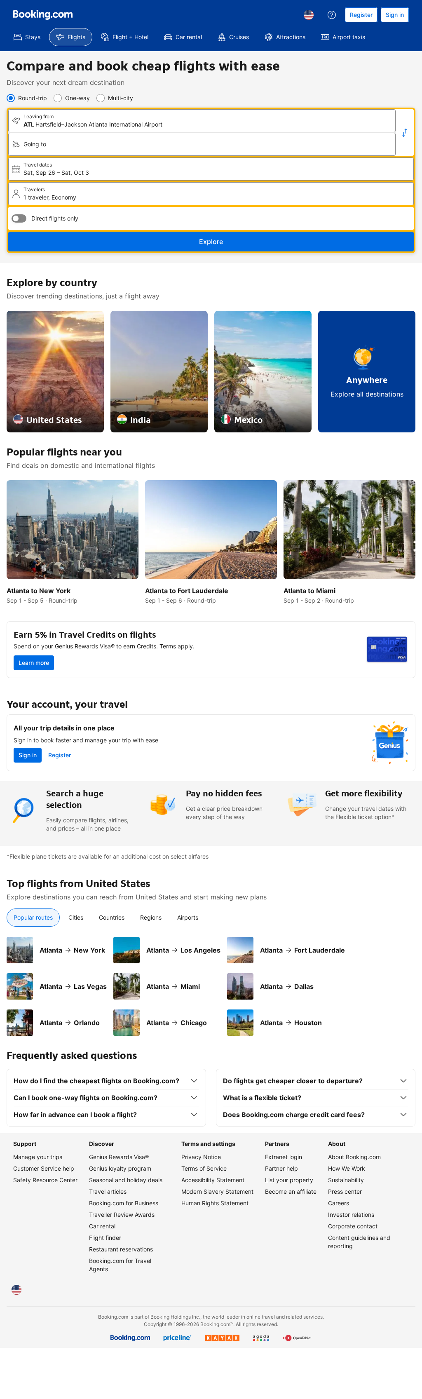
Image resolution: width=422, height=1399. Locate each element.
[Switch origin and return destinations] (405, 133)
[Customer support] (332, 15)
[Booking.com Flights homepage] (43, 15)
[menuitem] (27, 37)
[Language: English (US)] (309, 15)
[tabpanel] (211, 981)
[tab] (33, 917)
